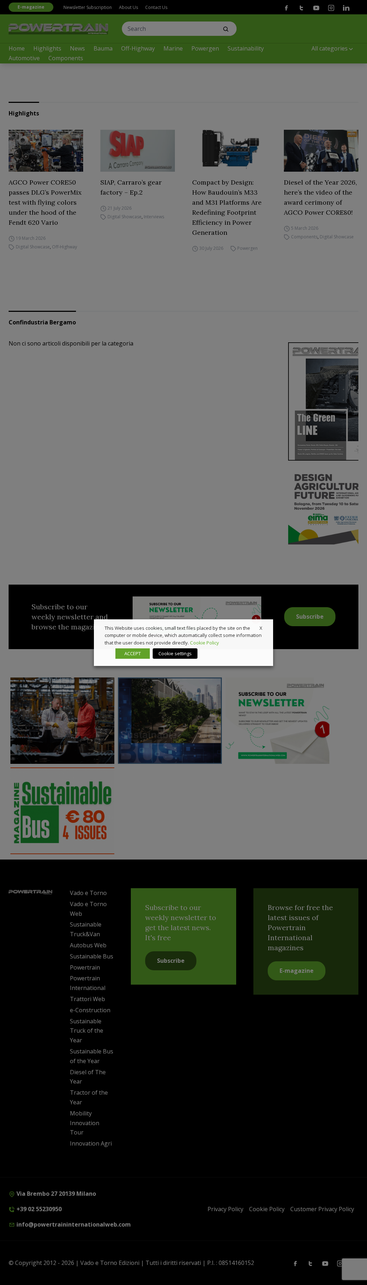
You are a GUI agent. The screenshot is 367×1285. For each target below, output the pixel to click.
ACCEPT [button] (132, 653)
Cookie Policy (204, 642)
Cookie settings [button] (175, 653)
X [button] (260, 627)
